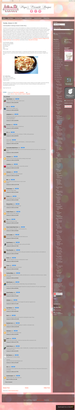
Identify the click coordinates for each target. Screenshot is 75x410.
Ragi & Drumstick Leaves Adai (59, 247)
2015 (56, 48)
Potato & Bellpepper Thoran (58, 212)
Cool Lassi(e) (9, 234)
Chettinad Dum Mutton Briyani (59, 121)
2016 (56, 46)
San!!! (7, 338)
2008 (56, 280)
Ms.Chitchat (9, 355)
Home (4, 18)
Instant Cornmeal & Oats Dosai (59, 88)
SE (7, 106)
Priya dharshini (9, 250)
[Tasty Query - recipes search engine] (68, 107)
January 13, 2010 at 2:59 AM (12, 230)
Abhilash (8, 300)
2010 (56, 57)
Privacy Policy (46, 18)
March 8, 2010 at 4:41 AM (11, 379)
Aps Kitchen (9, 307)
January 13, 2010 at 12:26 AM (12, 175)
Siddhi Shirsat (9, 346)
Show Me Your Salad (33, 39)
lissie (7, 315)
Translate (63, 25)
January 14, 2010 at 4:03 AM (12, 362)
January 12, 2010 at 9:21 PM (12, 143)
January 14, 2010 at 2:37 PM (12, 371)
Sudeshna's (35, 38)
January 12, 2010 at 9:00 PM (12, 135)
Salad (16, 93)
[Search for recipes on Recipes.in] (57, 310)
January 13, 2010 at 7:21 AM (12, 303)
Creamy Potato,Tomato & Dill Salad (59, 138)
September (58, 64)
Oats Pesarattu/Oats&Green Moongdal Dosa (59, 160)
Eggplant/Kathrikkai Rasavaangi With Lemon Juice (59, 220)
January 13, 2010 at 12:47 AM (12, 184)
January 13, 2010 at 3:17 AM (12, 246)
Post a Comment (8, 382)
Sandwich (20, 93)
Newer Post (6, 388)
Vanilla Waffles (59, 258)
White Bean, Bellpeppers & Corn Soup (59, 142)
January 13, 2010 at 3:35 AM (12, 253)
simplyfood (8, 114)
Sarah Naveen (9, 242)
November (58, 61)
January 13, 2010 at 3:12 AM (12, 238)
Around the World (37, 18)
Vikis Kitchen (9, 99)
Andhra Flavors (9, 211)
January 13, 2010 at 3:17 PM (12, 342)
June (57, 70)
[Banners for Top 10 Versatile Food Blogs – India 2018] (64, 34)
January (58, 79)
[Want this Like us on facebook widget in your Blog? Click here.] (73, 408)
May (57, 72)
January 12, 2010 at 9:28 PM (12, 152)
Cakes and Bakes (28, 18)
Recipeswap (9, 188)
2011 (56, 55)
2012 (56, 54)
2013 (56, 52)
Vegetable (28, 93)
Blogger (51, 400)
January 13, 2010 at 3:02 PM (12, 334)
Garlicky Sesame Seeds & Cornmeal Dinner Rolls (59, 237)
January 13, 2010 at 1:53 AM (12, 199)
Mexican (12, 93)
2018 (56, 43)
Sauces (23, 93)
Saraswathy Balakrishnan (12, 147)
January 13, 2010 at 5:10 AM (12, 261)
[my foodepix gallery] (69, 100)
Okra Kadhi (58, 204)
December (58, 59)
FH (7, 132)
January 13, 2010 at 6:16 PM (12, 351)
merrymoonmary (40, 400)
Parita (7, 257)
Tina (7, 219)
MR (7, 179)
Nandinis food (9, 323)
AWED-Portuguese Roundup (59, 170)
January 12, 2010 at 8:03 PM (12, 102)
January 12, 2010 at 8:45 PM (12, 110)
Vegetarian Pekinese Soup (58, 108)
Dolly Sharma (9, 282)
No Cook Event (16, 39)
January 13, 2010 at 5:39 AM (12, 278)
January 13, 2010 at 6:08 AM (12, 288)
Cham (7, 265)
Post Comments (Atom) (13, 390)
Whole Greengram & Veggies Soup (59, 191)
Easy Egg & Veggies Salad (58, 112)
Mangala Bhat (9, 204)
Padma (8, 196)
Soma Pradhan (9, 292)
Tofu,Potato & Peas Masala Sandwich (59, 134)
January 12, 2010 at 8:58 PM (12, 128)
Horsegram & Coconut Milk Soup (59, 101)
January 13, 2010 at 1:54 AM (12, 207)
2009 (56, 279)
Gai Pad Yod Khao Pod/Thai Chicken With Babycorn (59, 129)
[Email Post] (26, 92)
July (57, 68)
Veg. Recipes (10, 18)
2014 (56, 50)
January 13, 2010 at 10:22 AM (12, 326)
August (57, 66)
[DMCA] (57, 296)
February (58, 77)
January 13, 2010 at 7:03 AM (12, 295)
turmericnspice (9, 375)
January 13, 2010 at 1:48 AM (12, 192)
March (57, 75)
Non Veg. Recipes (18, 18)
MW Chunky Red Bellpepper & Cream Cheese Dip (59, 175)
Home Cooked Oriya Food (12, 227)
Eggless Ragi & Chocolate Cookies (59, 92)
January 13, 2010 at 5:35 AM (12, 269)
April (57, 73)
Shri (7, 366)
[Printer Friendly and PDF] (5, 92)
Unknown (8, 156)
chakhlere (8, 164)
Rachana (8, 124)
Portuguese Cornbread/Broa (59, 261)
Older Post (47, 388)
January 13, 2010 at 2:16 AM (12, 215)
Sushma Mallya (9, 273)
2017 (56, 44)
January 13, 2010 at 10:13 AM (12, 319)
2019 (56, 41)
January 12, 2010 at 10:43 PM (12, 160)
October (58, 63)
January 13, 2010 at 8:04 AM (12, 311)
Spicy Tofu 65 (59, 124)
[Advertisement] (62, 322)
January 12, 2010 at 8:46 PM (12, 120)
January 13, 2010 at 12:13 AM (12, 167)
